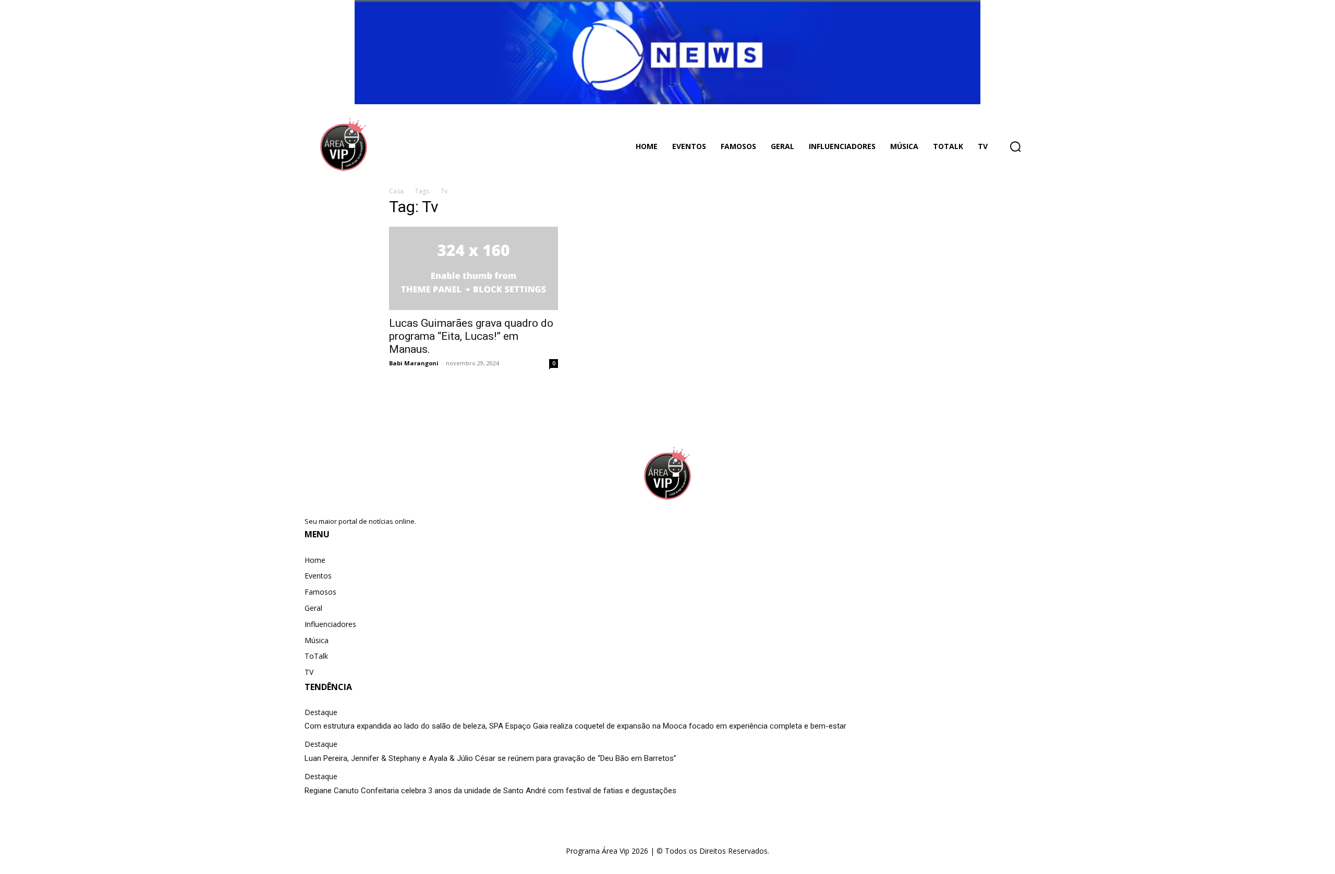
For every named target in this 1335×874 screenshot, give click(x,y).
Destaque (321, 712)
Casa (396, 191)
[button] (1015, 146)
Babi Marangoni (414, 363)
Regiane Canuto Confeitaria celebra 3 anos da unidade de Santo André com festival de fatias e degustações (490, 790)
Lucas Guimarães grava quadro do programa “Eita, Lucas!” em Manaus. (471, 336)
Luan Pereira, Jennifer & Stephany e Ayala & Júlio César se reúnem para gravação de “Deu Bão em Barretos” (490, 758)
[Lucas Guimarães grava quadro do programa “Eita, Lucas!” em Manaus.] (473, 268)
